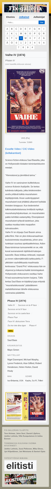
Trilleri (40, 380)
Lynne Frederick (14, 363)
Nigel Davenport (15, 359)
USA (21, 380)
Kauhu (28, 380)
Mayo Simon (13, 350)
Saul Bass (12, 340)
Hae (41, 22)
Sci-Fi (34, 380)
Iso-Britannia (12, 380)
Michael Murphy (31, 359)
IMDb (10, 331)
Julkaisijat (39, 17)
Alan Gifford (28, 363)
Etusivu (10, 17)
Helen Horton (25, 367)
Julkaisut (24, 17)
